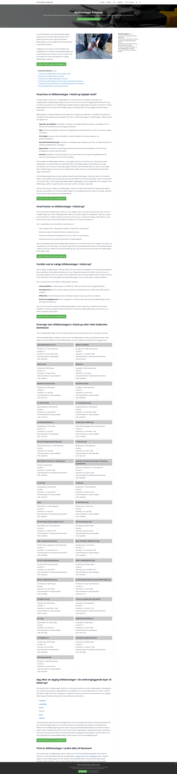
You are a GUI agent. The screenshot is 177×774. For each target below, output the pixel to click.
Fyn (114, 2)
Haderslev (42, 700)
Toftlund (42, 718)
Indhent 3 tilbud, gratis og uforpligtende (88, 19)
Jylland (109, 2)
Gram (41, 714)
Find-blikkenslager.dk (45, 2)
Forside (102, 2)
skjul (55, 71)
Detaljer (103, 768)
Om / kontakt (129, 2)
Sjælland (120, 2)
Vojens (41, 707)
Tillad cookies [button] (82, 771)
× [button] (175, 763)
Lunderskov (43, 704)
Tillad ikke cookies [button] (93, 771)
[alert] (88, 768)
